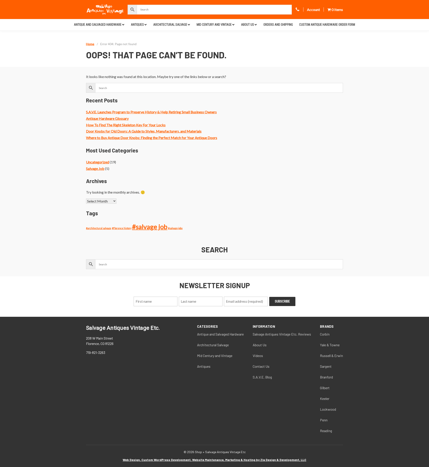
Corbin (325, 334)
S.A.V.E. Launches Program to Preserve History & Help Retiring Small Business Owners (151, 112)
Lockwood (328, 409)
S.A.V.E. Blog (262, 377)
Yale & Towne (330, 345)
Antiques (137, 24)
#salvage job (149, 226)
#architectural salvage (98, 228)
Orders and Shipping (278, 24)
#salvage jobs (175, 228)
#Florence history (121, 228)
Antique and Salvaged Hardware (98, 24)
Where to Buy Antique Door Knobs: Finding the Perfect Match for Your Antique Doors (151, 137)
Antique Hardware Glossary (107, 118)
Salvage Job (95, 168)
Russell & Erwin (331, 355)
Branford (326, 377)
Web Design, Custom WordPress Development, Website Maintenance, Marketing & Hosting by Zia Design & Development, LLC (214, 460)
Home (90, 44)
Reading (326, 431)
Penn (324, 420)
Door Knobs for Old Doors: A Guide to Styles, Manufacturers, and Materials (144, 131)
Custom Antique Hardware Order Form (327, 24)
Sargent (326, 366)
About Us (247, 24)
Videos (258, 355)
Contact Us (261, 366)
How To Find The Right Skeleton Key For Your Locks (126, 125)
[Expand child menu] (123, 24)
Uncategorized (97, 162)
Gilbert (325, 388)
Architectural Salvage (170, 24)
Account (313, 9)
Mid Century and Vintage (214, 24)
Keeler (324, 398)
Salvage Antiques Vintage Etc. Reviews (282, 334)
